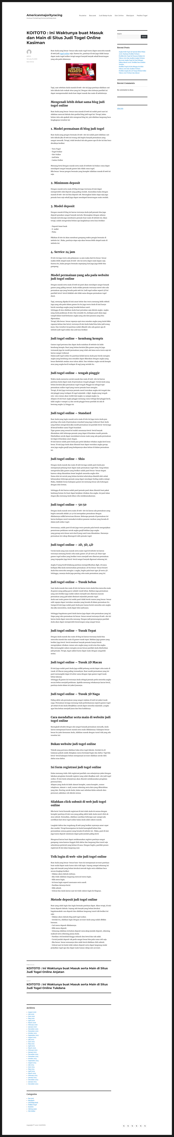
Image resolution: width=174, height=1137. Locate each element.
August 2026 (32, 1012)
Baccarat (92, 15)
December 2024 (33, 1054)
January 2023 (32, 1082)
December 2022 (33, 1084)
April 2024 (31, 1071)
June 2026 (31, 1016)
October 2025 (32, 1033)
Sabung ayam (32, 1109)
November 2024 (33, 1056)
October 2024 (32, 1058)
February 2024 (32, 1075)
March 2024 (32, 1073)
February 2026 (33, 1025)
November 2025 (33, 1031)
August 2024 (32, 1063)
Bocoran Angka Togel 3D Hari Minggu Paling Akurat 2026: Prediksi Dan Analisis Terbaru (132, 62)
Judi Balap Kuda (105, 15)
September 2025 (33, 1035)
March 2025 (32, 1048)
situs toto (120, 108)
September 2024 (33, 1061)
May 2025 (31, 1044)
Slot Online (119, 15)
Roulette (82, 15)
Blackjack (130, 15)
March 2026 (32, 1023)
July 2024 (31, 1065)
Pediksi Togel (142, 15)
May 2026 (31, 1018)
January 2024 (32, 1077)
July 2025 (31, 1039)
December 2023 (33, 1080)
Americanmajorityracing (44, 15)
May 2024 (31, 1069)
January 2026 (32, 1027)
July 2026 (31, 1014)
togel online (64, 53)
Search (119, 34)
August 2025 (32, 1037)
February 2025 (32, 1050)
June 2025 (31, 1042)
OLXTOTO (42, 1125)
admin (29, 56)
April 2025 (31, 1046)
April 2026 (31, 1020)
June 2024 (31, 1067)
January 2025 (32, 1052)
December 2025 (33, 1029)
